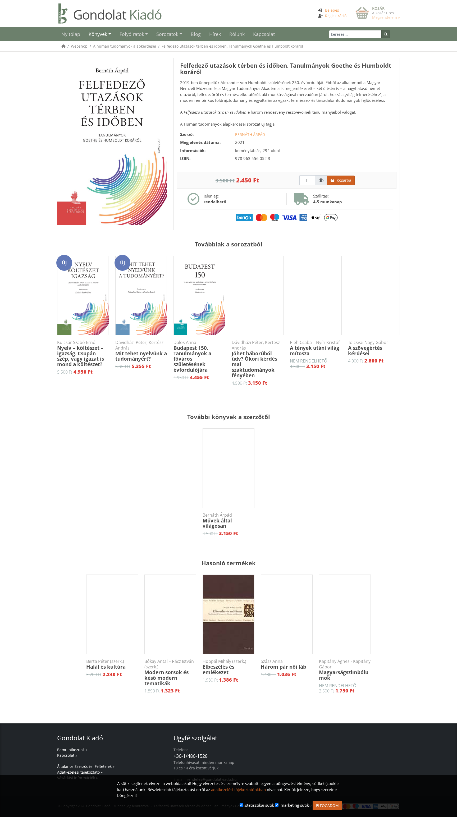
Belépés (332, 10)
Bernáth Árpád (250, 134)
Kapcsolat (264, 34)
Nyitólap (70, 34)
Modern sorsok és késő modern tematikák (169, 673)
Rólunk (237, 34)
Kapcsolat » (67, 755)
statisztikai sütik (259, 805)
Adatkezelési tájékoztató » (80, 772)
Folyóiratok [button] (132, 34)
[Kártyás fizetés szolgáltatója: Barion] (286, 217)
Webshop (79, 46)
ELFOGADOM (327, 805)
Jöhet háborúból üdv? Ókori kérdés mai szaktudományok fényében (256, 359)
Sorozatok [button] (167, 34)
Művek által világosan (217, 521)
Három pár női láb (283, 664)
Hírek (215, 34)
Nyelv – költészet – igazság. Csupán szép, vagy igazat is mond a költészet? (80, 354)
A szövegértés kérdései (368, 348)
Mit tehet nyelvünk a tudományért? (141, 351)
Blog (196, 34)
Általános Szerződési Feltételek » (86, 766)
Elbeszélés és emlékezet (224, 667)
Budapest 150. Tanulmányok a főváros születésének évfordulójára (192, 357)
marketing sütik (295, 805)
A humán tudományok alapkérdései (124, 46)
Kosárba (343, 180)
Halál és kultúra (106, 664)
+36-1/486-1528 (190, 756)
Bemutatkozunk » (72, 749)
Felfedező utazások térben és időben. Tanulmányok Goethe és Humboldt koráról (232, 46)
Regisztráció (335, 15)
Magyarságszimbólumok (345, 670)
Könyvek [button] (98, 34)
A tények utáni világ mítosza (315, 348)
